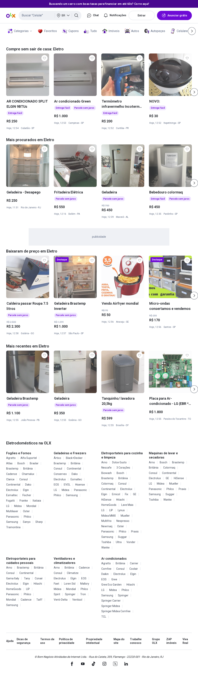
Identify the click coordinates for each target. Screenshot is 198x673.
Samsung (12, 521)
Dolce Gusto (119, 462)
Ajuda (10, 640)
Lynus (121, 510)
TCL (103, 616)
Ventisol (77, 599)
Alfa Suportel (28, 457)
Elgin (26, 490)
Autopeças (158, 31)
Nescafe (106, 467)
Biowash (106, 473)
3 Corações (123, 467)
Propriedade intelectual (94, 641)
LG (7, 506)
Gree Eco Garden (111, 584)
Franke (24, 500)
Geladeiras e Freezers (70, 453)
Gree (114, 579)
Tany (27, 578)
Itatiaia (37, 500)
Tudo (93, 31)
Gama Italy (12, 578)
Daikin (105, 574)
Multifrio (106, 520)
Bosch (21, 463)
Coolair (133, 568)
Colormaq (107, 483)
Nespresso (122, 520)
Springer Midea (110, 606)
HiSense (106, 499)
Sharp (39, 521)
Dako (28, 484)
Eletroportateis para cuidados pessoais (20, 561)
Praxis (135, 531)
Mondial (31, 506)
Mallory (84, 583)
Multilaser (12, 511)
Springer (70, 594)
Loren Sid (69, 583)
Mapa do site (119, 641)
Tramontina (13, 527)
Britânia (28, 468)
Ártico (57, 457)
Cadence (11, 474)
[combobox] (50, 15)
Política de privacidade (66, 641)
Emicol (116, 494)
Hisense (80, 484)
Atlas (9, 463)
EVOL (67, 484)
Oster (26, 511)
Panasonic (12, 516)
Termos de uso (47, 641)
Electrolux (12, 490)
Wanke (105, 547)
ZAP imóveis (171, 641)
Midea (18, 506)
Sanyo (27, 521)
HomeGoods (108, 504)
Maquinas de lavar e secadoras (163, 455)
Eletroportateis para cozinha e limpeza (122, 455)
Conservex (60, 474)
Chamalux (28, 474)
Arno (104, 462)
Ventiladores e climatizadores (64, 561)
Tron (83, 594)
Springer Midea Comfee (116, 611)
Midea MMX (108, 515)
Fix (126, 494)
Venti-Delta (60, 599)
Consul (23, 479)
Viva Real (185, 641)
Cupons (73, 31)
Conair (39, 578)
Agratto (11, 457)
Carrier (134, 563)
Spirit (57, 594)
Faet (56, 583)
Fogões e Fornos (18, 453)
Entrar (142, 15)
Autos (135, 31)
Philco (27, 516)
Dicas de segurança (23, 641)
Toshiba (106, 542)
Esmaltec (12, 495)
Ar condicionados (114, 558)
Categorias (21, 31)
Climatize (73, 573)
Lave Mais (127, 504)
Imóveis (113, 31)
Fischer (26, 495)
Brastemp (12, 468)
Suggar (122, 536)
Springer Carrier (111, 600)
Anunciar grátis (177, 15)
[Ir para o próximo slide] (194, 92)
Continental (13, 484)
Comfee (106, 568)
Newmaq (106, 526)
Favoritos (50, 31)
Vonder (130, 542)
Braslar (34, 463)
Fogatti (10, 500)
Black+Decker (74, 457)
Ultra (119, 542)
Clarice (10, 479)
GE (134, 494)
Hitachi (120, 499)
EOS (56, 484)
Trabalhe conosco (136, 641)
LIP (111, 510)
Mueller (125, 515)
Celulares (183, 31)
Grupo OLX (156, 641)
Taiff (39, 599)
